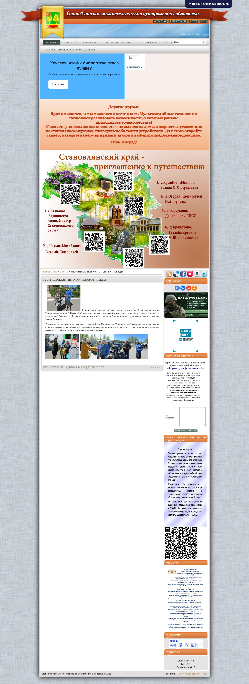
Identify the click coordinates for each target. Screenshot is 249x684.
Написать (58, 84)
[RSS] (169, 274)
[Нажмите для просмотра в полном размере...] (63, 310)
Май (62, 271)
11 (67, 271)
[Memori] (190, 274)
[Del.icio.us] (176, 274)
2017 (54, 271)
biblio (82, 367)
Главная (46, 271)
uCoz (205, 673)
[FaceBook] (183, 274)
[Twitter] (204, 274)
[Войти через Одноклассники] (194, 288)
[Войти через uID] (177, 288)
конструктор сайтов (189, 673)
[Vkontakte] (197, 274)
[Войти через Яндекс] (188, 288)
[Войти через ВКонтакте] (182, 288)
